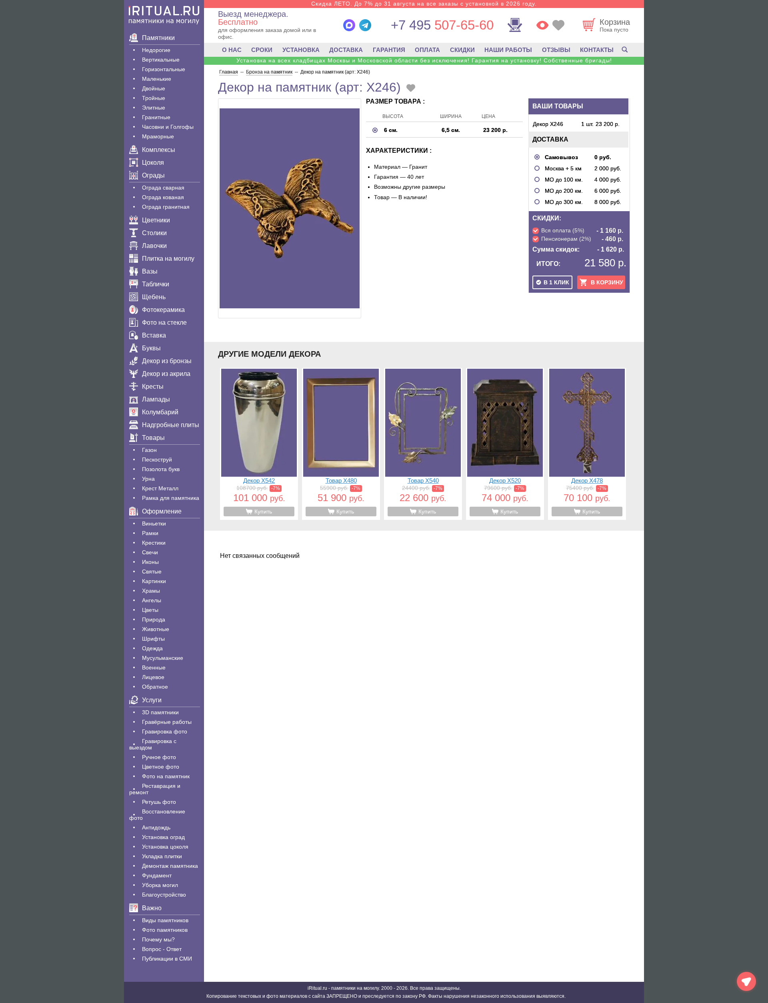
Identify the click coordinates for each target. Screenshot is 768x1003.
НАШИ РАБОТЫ (508, 49)
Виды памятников (165, 920)
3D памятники (160, 712)
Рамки (150, 533)
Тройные (153, 98)
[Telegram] (365, 25)
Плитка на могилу (168, 258)
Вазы (150, 271)
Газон (149, 450)
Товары (153, 437)
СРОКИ (261, 49)
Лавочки (154, 245)
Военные (154, 667)
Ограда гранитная (166, 207)
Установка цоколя (165, 846)
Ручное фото (159, 757)
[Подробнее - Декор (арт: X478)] (587, 444)
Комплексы (158, 149)
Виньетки (154, 523)
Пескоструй (157, 459)
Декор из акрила (166, 373)
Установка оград (163, 837)
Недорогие (156, 50)
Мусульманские (162, 658)
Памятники (158, 37)
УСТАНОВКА (301, 49)
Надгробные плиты (170, 425)
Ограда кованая (163, 197)
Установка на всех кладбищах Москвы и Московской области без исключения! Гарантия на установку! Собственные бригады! (424, 60)
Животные (155, 629)
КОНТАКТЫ (597, 49)
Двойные (153, 88)
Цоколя (153, 162)
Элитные (153, 107)
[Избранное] (558, 25)
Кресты (153, 386)
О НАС (232, 49)
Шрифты (153, 638)
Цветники (156, 220)
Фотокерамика (163, 309)
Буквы (151, 348)
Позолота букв (161, 469)
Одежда (152, 648)
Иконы (150, 562)
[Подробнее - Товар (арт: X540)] (423, 444)
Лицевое (153, 677)
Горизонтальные (163, 69)
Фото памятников (165, 930)
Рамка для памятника (170, 498)
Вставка (154, 335)
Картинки (154, 581)
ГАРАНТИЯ (389, 49)
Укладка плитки (162, 856)
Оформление (162, 511)
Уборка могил (160, 885)
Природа (153, 619)
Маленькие (156, 79)
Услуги (152, 700)
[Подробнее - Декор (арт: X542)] (259, 444)
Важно (152, 908)
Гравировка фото (164, 731)
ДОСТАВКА (346, 49)
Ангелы (151, 600)
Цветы (150, 610)
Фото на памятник (166, 776)
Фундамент (157, 875)
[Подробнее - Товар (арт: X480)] (341, 444)
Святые (152, 571)
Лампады (156, 399)
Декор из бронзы (167, 361)
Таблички (155, 284)
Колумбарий (160, 412)
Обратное (155, 686)
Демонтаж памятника (170, 866)
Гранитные (156, 117)
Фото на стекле (164, 322)
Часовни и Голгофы (168, 127)
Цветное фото (160, 766)
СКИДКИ (462, 49)
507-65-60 (442, 25)
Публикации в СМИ (167, 958)
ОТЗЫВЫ (556, 49)
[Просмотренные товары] (542, 25)
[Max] (349, 25)
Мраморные (158, 136)
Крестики (154, 542)
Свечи (150, 552)
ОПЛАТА (427, 49)
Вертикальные (161, 59)
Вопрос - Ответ (162, 949)
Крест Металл (160, 488)
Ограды (153, 175)
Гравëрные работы (167, 722)
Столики (154, 233)
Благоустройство (164, 894)
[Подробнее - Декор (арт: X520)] (505, 444)
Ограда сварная (163, 187)
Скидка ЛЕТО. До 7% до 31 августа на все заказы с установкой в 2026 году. (424, 3)
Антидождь (156, 827)
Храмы (151, 590)
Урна (148, 479)
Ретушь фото (159, 802)
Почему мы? (158, 939)
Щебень (154, 297)
